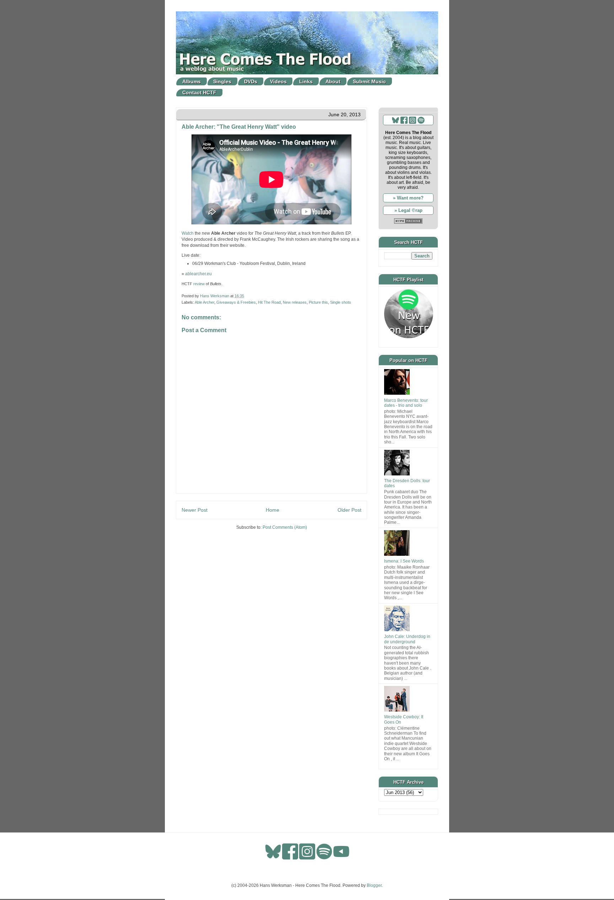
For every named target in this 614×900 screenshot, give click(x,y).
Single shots (340, 302)
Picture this (318, 302)
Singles (222, 81)
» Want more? (408, 198)
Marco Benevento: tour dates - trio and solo (406, 403)
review (199, 284)
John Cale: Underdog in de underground (407, 639)
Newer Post (195, 510)
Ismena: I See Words (404, 561)
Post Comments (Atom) (285, 527)
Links (306, 81)
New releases (295, 302)
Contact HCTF (199, 92)
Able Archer (204, 302)
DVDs (250, 81)
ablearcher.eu (198, 273)
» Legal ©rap (408, 210)
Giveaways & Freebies (236, 302)
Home (272, 510)
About (332, 81)
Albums (191, 81)
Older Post (349, 510)
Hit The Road (269, 302)
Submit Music (369, 81)
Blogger (374, 885)
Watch (188, 233)
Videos (278, 81)
